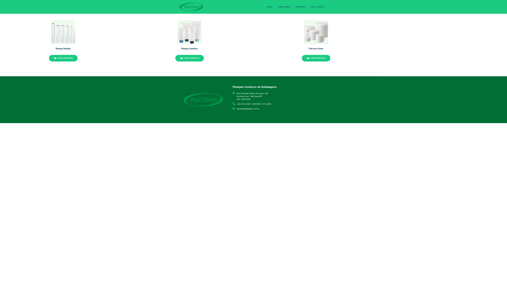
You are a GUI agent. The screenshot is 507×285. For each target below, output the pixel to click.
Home (269, 7)
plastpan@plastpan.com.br (248, 109)
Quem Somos (284, 7)
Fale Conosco (318, 7)
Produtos (301, 7)
